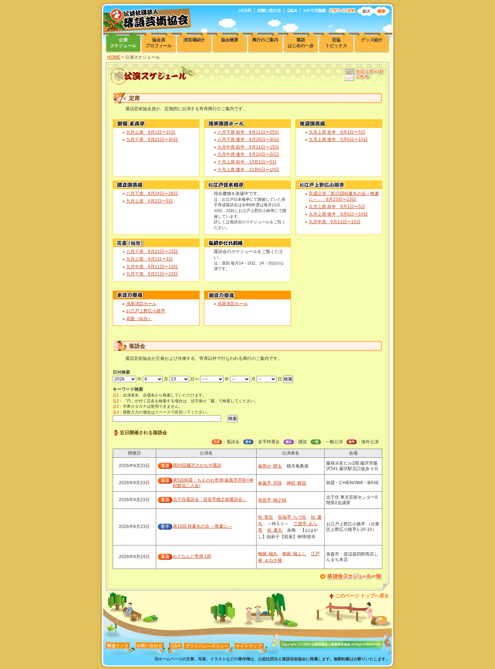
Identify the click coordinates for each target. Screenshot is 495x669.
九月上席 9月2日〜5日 (149, 201)
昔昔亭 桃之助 (272, 500)
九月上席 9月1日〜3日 (149, 259)
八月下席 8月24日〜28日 (152, 193)
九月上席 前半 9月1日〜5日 (337, 132)
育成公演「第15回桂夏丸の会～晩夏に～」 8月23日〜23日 (344, 196)
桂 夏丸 (274, 530)
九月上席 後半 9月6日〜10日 (338, 139)
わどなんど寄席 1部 (192, 556)
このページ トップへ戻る (362, 595)
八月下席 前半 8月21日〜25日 (248, 132)
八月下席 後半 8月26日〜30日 (248, 139)
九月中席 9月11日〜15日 (335, 221)
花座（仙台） (139, 318)
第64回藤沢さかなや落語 (197, 465)
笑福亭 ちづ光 (292, 517)
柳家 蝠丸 (268, 553)
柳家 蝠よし (294, 553)
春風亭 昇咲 (270, 483)
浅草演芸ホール (141, 303)
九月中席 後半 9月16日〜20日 (248, 154)
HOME (113, 57)
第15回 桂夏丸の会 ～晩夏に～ (202, 526)
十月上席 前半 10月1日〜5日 (246, 162)
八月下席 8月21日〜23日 (152, 251)
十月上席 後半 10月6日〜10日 (248, 169)
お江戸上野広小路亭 (145, 310)
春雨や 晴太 (270, 466)
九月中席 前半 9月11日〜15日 (248, 147)
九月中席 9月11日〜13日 (152, 266)
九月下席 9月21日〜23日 (152, 274)
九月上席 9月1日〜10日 (150, 132)
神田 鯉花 (296, 483)
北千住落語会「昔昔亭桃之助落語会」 (210, 499)
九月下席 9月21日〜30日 (152, 139)
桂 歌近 (265, 517)
